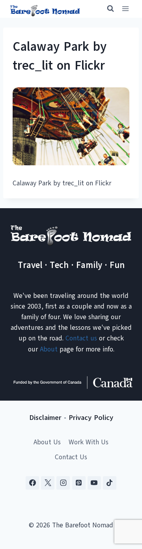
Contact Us (71, 457)
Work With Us (88, 442)
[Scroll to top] (122, 504)
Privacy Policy (91, 417)
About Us (47, 442)
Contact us (81, 338)
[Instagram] (63, 483)
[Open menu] (125, 9)
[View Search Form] (107, 8)
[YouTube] (94, 483)
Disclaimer (45, 417)
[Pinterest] (79, 483)
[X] (47, 483)
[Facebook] (32, 483)
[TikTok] (109, 483)
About (49, 349)
